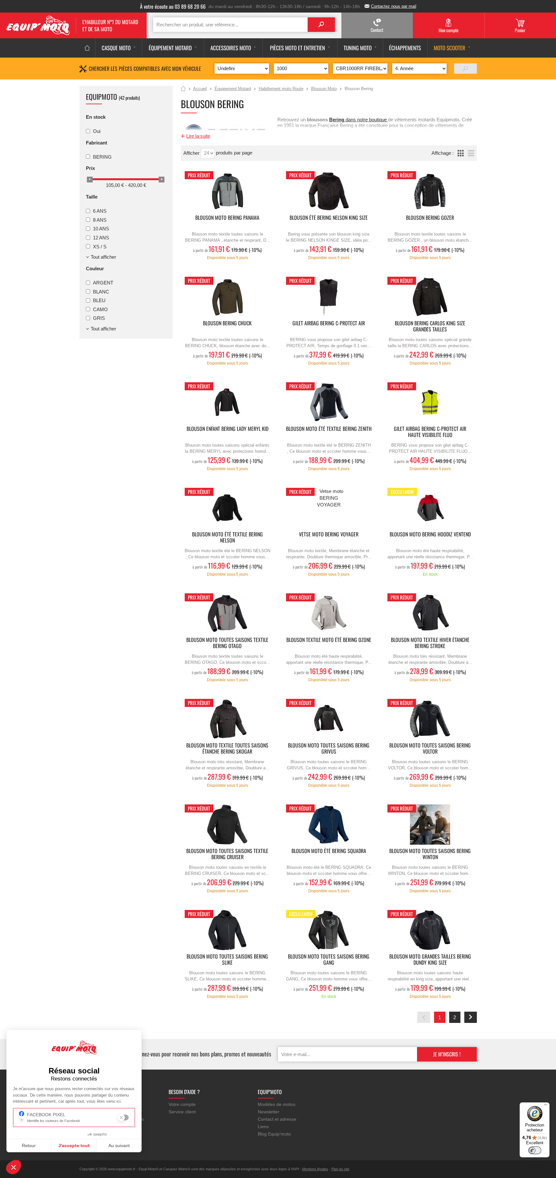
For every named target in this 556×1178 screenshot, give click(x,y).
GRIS (99, 318)
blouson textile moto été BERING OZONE (328, 640)
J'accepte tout (73, 1145)
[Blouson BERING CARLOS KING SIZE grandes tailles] (430, 297)
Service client (182, 1111)
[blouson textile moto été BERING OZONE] (329, 613)
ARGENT (103, 282)
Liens (263, 1126)
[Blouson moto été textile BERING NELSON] (227, 508)
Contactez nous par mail (393, 6)
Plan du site (340, 1169)
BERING (102, 156)
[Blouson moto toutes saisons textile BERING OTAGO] (227, 613)
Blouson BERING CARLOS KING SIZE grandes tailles (430, 326)
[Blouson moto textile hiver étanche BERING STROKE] (430, 613)
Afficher (192, 153)
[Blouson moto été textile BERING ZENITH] (329, 402)
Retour (29, 1145)
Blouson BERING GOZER (430, 218)
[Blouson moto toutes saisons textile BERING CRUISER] (227, 824)
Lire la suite (198, 136)
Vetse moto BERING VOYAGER (328, 534)
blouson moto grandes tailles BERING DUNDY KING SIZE (430, 959)
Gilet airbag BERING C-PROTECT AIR (328, 323)
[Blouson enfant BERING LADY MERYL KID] (227, 402)
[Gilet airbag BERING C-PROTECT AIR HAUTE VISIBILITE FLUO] (430, 402)
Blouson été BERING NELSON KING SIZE (329, 218)
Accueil (183, 89)
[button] (13, 1167)
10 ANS (101, 228)
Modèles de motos (276, 1104)
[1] (465, 68)
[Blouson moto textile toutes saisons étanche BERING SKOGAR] (227, 719)
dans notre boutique (358, 119)
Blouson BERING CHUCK (227, 323)
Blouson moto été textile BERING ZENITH (329, 429)
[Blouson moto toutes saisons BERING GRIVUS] (329, 719)
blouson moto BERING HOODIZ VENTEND (430, 534)
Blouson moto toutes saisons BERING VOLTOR (430, 748)
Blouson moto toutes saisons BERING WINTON (430, 854)
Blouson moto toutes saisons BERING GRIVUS (328, 748)
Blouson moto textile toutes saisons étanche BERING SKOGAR (227, 748)
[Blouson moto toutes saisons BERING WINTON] (430, 824)
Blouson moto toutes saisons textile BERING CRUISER (227, 854)
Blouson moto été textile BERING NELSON (227, 537)
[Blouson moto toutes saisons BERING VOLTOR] (430, 719)
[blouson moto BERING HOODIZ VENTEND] (430, 508)
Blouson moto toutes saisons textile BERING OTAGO (227, 643)
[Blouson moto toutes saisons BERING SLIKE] (227, 930)
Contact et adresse (277, 1119)
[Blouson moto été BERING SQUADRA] (329, 824)
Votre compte (182, 1104)
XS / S (100, 246)
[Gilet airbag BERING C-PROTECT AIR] (329, 297)
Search (321, 24)
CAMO (100, 309)
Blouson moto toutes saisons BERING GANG (328, 959)
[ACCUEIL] (87, 48)
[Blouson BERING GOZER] (430, 191)
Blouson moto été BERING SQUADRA (329, 851)
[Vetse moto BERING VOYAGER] (329, 508)
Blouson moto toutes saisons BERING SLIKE (227, 959)
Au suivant (119, 1145)
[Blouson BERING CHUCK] (227, 297)
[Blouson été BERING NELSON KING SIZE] (329, 191)
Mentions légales (315, 1169)
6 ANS (100, 211)
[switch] (534, 1150)
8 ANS (100, 219)
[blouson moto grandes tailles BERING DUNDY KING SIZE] (430, 930)
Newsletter (268, 1111)
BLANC (101, 291)
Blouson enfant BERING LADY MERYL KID (227, 429)
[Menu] (546, 1106)
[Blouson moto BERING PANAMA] (227, 191)
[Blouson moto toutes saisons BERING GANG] (329, 930)
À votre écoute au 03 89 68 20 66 (173, 6)
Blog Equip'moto (274, 1133)
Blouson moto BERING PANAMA (227, 218)
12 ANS (101, 237)
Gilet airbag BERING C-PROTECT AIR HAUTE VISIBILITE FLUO (430, 432)
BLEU (99, 300)
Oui (96, 131)
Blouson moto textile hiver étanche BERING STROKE (430, 643)
